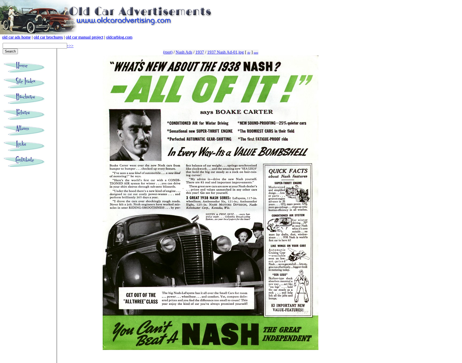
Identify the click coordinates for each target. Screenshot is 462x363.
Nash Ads (184, 52)
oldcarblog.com (119, 37)
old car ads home (16, 37)
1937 (199, 52)
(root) (167, 52)
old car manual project (84, 37)
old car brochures (48, 37)
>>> (70, 45)
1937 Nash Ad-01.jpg (225, 52)
